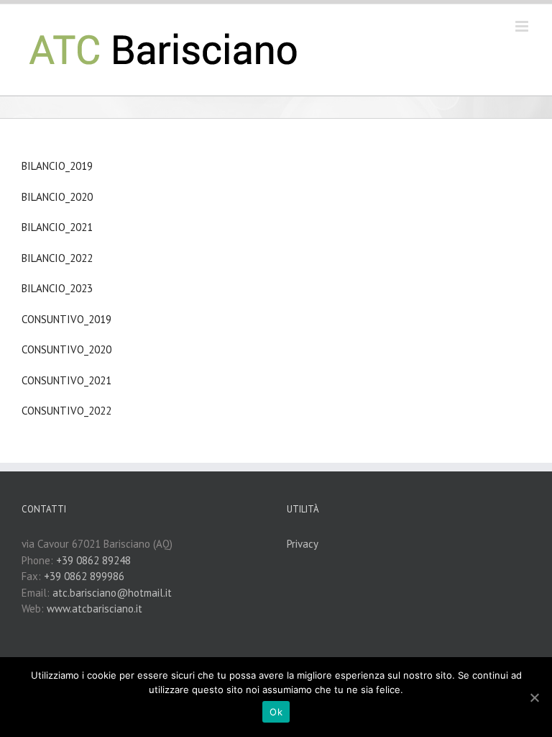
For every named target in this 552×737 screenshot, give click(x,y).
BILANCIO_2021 (57, 227)
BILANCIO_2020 (57, 197)
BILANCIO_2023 (57, 288)
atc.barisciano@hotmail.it (112, 593)
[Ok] (534, 697)
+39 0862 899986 (84, 576)
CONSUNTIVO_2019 (66, 319)
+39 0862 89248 (93, 560)
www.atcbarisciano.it (94, 608)
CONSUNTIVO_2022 (66, 410)
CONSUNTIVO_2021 (66, 380)
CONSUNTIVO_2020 (66, 349)
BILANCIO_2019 (57, 166)
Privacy (302, 544)
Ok (276, 712)
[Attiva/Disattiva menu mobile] (522, 26)
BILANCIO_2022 (57, 258)
